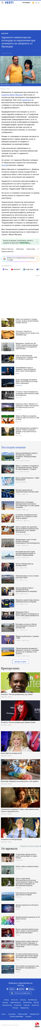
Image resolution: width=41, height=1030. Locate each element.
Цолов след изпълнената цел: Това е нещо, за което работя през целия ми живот (27, 931)
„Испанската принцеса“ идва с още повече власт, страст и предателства (20, 810)
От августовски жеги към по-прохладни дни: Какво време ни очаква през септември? (27, 955)
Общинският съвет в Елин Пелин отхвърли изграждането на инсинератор (28, 541)
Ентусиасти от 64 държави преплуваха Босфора (26, 894)
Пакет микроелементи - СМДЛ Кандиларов (27, 479)
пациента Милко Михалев (11, 95)
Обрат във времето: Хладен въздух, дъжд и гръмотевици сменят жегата (27, 321)
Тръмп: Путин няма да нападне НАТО (24, 564)
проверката (26, 100)
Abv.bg (6, 1000)
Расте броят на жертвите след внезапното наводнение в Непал (27, 967)
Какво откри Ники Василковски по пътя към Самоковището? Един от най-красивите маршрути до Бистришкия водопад (27, 881)
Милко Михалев (7, 249)
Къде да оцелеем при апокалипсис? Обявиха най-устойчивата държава (26, 357)
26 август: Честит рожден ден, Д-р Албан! (17, 694)
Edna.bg (15, 1008)
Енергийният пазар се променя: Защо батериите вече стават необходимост (26, 369)
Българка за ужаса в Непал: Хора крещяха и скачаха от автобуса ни (26, 626)
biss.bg (17, 373)
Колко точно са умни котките (27, 866)
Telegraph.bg (24, 1008)
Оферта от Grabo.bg (21, 482)
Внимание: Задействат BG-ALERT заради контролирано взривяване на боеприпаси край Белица (27, 346)
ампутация (31, 249)
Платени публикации (16, 1016)
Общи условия (22, 1014)
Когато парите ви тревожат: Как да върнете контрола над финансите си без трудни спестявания (27, 529)
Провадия (20, 249)
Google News (30, 269)
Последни (26, 2)
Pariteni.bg (35, 1005)
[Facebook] (20, 1019)
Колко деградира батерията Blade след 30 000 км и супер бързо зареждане (26, 381)
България (4, 33)
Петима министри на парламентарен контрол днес (27, 491)
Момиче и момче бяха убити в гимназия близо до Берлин (27, 601)
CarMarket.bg (27, 1002)
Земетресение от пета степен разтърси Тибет (27, 577)
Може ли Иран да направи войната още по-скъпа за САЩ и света (27, 417)
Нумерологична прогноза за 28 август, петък (28, 918)
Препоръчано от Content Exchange (29, 846)
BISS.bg (36, 1002)
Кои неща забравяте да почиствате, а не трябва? (20, 781)
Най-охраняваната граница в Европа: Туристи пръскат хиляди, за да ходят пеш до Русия (27, 430)
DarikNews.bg (32, 1000)
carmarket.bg (19, 385)
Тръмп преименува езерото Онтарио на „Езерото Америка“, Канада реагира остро (26, 455)
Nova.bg (5, 1002)
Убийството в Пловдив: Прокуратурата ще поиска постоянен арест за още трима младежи (27, 504)
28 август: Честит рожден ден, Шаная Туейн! (18, 722)
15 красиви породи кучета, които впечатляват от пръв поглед (26, 856)
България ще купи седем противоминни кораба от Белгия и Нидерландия (25, 553)
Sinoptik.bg (17, 1005)
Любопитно (19, 520)
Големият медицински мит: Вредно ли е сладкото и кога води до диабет (26, 516)
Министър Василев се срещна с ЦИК (27, 637)
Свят (17, 460)
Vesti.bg (9, 2)
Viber (6, 269)
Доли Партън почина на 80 (11, 753)
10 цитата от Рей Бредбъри (11, 839)
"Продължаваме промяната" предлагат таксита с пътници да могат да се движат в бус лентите (27, 651)
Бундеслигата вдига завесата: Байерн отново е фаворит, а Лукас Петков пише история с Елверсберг (27, 943)
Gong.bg (23, 1000)
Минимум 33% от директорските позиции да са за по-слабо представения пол (27, 614)
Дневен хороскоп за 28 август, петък (27, 906)
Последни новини (13, 447)
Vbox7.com (14, 1000)
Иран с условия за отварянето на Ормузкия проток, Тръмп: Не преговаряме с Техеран (27, 467)
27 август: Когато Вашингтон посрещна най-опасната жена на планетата (27, 393)
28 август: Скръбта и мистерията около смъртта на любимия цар (27, 333)
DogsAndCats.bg (15, 1002)
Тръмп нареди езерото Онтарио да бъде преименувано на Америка (26, 589)
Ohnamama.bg (7, 1005)
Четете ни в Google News (22, 993)
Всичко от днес (20, 662)
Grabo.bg (26, 1005)
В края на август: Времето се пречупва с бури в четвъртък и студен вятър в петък (27, 405)
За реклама (11, 1014)
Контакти (28, 1016)
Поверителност (34, 1014)
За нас (4, 1014)
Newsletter (17, 269)
